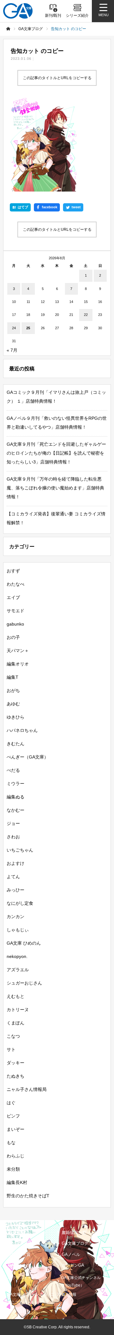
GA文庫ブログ (75, 1243)
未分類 (13, 1169)
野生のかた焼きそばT (28, 1195)
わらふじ (15, 1155)
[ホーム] (8, 29)
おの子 (13, 637)
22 (86, 315)
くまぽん (15, 1022)
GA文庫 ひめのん (24, 943)
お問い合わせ (18, 1311)
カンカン (15, 916)
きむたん (15, 743)
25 (28, 328)
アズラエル (18, 969)
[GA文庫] (18, 11)
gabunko (15, 624)
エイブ (13, 597)
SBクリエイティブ (23, 1277)
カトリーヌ (18, 1009)
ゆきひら (15, 717)
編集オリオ (18, 663)
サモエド (15, 610)
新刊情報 (16, 1232)
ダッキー (15, 1062)
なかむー (15, 810)
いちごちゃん (20, 850)
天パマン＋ (18, 650)
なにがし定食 (20, 903)
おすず (13, 570)
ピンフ (13, 1115)
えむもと (15, 996)
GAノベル (71, 1254)
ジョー (13, 823)
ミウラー (15, 783)
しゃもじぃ (18, 929)
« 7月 (12, 350)
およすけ (15, 863)
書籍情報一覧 (74, 1232)
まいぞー (15, 1129)
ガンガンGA (73, 1265)
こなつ (13, 1036)
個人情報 (68, 1294)
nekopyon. (17, 956)
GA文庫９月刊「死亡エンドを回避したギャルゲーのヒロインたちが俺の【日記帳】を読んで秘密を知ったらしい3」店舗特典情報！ (56, 453)
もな (11, 1142)
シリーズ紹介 (20, 1243)
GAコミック (19, 1265)
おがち (13, 690)
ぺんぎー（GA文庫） (27, 756)
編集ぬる (15, 796)
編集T (12, 677)
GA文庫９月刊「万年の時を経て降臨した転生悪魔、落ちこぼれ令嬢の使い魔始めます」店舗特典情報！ (55, 487)
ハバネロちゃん (22, 730)
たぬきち (15, 1076)
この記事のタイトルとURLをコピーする (57, 78)
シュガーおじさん (24, 983)
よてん (13, 876)
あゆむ (13, 703)
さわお (13, 836)
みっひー (15, 889)
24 (14, 328)
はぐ (11, 1102)
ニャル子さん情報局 (27, 1089)
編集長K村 (17, 1182)
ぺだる (13, 770)
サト (11, 1049)
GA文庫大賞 (19, 1254)
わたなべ (15, 584)
